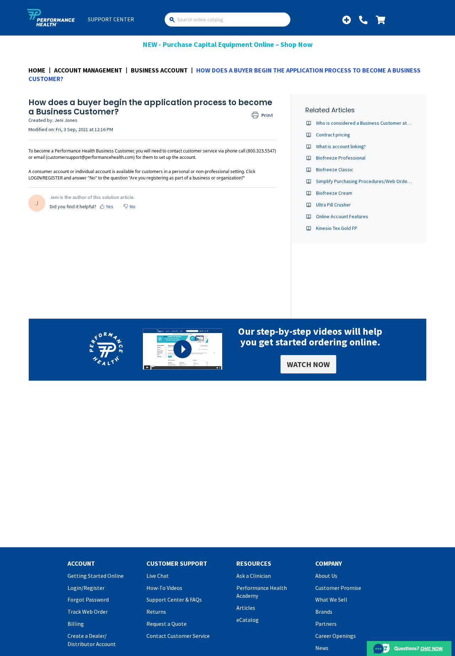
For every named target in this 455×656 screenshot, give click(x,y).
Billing (76, 623)
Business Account (159, 70)
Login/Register (86, 587)
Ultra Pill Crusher (333, 204)
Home (37, 70)
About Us (326, 575)
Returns (156, 611)
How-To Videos (164, 587)
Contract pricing (333, 134)
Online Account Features (342, 216)
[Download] (214, 240)
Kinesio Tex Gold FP (336, 228)
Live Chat (157, 575)
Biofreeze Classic (334, 169)
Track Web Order (88, 611)
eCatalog (247, 619)
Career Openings (335, 635)
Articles (245, 607)
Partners (326, 623)
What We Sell (331, 599)
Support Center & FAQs (174, 599)
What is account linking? (341, 146)
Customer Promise (338, 587)
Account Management (88, 70)
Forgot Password (88, 599)
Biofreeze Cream (334, 193)
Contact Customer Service (178, 635)
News (321, 647)
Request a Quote (166, 623)
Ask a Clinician (253, 575)
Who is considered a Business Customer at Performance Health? (384, 123)
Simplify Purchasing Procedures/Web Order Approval (372, 181)
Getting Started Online (96, 575)
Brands (323, 611)
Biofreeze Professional (340, 158)
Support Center (111, 19)
